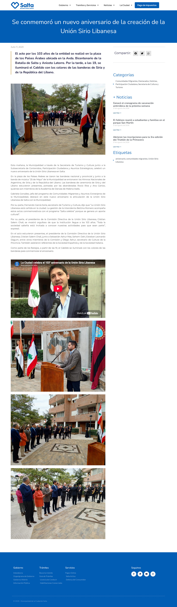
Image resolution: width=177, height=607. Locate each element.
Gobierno (63, 5)
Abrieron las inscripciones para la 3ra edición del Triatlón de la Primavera (138, 138)
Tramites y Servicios (86, 5)
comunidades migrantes (137, 158)
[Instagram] (152, 574)
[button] (163, 5)
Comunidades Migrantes (127, 81)
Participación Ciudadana (126, 84)
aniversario (121, 158)
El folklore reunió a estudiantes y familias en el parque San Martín (139, 121)
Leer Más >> (117, 113)
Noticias (108, 5)
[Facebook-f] (133, 574)
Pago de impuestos (147, 5)
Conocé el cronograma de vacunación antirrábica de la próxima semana (133, 104)
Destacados (143, 81)
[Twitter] (140, 574)
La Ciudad (125, 5)
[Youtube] (146, 574)
